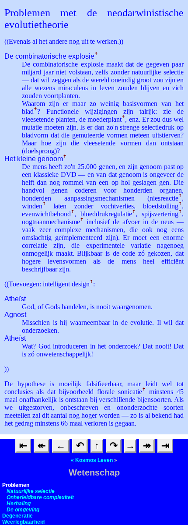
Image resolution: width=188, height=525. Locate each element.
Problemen (15, 485)
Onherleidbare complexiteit (40, 497)
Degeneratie (17, 516)
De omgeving (23, 510)
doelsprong (39, 151)
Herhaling (19, 503)
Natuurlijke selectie (31, 491)
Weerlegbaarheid (23, 522)
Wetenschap (94, 472)
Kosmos (85, 460)
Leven (105, 460)
